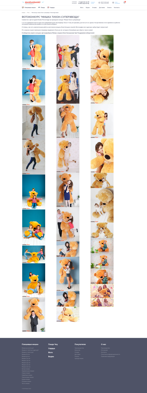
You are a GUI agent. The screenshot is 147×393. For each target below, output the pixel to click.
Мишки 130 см (26, 360)
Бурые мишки (26, 379)
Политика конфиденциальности (110, 354)
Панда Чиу (53, 344)
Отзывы (77, 352)
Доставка (77, 354)
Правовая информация (108, 356)
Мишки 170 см (26, 365)
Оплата (77, 356)
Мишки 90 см (26, 356)
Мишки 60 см (26, 354)
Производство (105, 348)
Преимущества (79, 348)
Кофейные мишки (27, 375)
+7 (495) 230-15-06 (83, 2)
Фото (28, 12)
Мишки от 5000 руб (27, 352)
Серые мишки (26, 373)
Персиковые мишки (28, 377)
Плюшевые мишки (30, 344)
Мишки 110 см (26, 358)
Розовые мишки (26, 381)
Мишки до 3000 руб (28, 348)
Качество (77, 350)
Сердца (51, 348)
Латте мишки (26, 383)
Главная (23, 12)
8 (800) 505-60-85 (83, 3)
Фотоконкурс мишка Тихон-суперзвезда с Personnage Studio (45, 12)
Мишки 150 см (26, 362)
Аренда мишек (79, 358)
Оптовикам (104, 350)
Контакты (104, 352)
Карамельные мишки (28, 371)
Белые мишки (26, 369)
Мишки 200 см (26, 367)
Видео (51, 356)
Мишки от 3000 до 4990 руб (30, 350)
